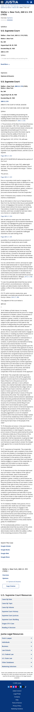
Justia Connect (17, 691)
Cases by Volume (8, 607)
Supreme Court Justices (10, 615)
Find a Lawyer (7, 638)
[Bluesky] (21, 687)
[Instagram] (16, 687)
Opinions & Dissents (7, 76)
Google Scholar (6, 546)
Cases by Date (7, 599)
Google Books (5, 550)
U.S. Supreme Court (25, 6)
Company (17, 697)
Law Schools (6, 650)
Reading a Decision (8, 628)
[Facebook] (13, 687)
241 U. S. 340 (28, 277)
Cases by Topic (7, 603)
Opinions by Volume (6, 7)
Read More (4, 64)
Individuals (6, 642)
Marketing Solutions (9, 666)
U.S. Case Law (14, 6)
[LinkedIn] (9, 687)
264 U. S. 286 (15, 297)
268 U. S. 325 (21, 121)
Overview (4, 18)
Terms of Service (17, 703)
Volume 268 (15, 7)
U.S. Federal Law (7, 654)
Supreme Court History (10, 611)
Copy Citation (10, 586)
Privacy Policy (17, 706)
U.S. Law (7, 6)
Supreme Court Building (10, 619)
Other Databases (8, 662)
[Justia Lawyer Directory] (25, 687)
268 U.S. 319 (19, 86)
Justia (2, 6)
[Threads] (18, 687)
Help (17, 700)
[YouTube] (11, 687)
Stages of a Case (8, 624)
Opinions (10, 18)
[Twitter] (23, 687)
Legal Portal (17, 694)
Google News (5, 557)
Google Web (5, 553)
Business (5, 646)
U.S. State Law (7, 658)
